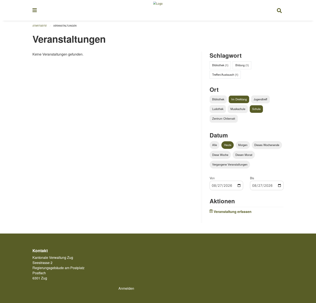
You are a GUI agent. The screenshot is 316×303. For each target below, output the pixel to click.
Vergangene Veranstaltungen (229, 164)
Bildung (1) (242, 65)
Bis (252, 178)
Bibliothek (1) (220, 65)
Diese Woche (220, 155)
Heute (227, 145)
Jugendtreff (260, 99)
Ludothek (217, 109)
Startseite (39, 25)
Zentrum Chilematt (223, 118)
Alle (214, 145)
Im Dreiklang (239, 99)
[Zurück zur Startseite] (158, 10)
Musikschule (237, 109)
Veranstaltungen (65, 25)
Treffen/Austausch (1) (225, 74)
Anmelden (126, 288)
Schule (256, 109)
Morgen (242, 145)
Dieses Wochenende (266, 145)
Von (212, 178)
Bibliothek (218, 99)
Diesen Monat (243, 155)
